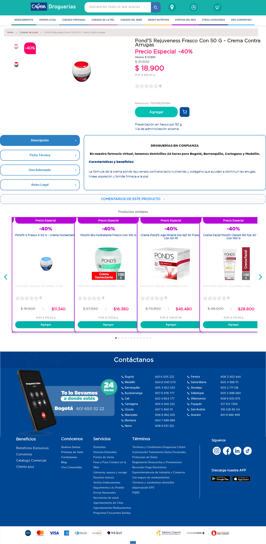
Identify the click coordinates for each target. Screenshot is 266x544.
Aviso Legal (39, 184)
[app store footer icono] (241, 479)
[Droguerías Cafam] (53, 7)
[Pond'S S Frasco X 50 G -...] (45, 283)
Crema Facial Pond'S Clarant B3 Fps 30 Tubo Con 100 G (233, 237)
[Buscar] (156, 7)
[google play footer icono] (221, 479)
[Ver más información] (184, 112)
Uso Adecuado (40, 170)
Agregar (156, 112)
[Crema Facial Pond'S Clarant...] (233, 283)
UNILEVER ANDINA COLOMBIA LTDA (39, 286)
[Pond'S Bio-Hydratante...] (108, 283)
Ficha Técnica (40, 155)
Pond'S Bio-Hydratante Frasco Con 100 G (108, 235)
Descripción (40, 140)
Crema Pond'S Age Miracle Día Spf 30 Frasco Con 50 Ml (171, 237)
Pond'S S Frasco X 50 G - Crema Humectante (45, 235)
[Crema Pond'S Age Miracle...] (171, 283)
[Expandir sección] (133, 542)
